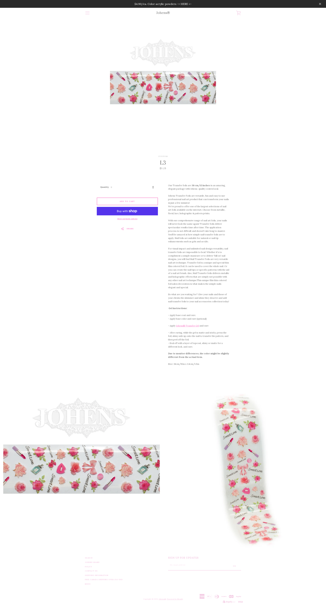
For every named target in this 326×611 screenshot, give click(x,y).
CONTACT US (91, 571)
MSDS (88, 584)
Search (89, 558)
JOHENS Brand (92, 562)
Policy (88, 567)
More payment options (127, 219)
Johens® (163, 13)
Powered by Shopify (175, 599)
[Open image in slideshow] (163, 87)
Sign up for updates (183, 557)
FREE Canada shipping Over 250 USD (104, 579)
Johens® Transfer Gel (187, 325)
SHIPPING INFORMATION (96, 575)
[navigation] (87, 13)
